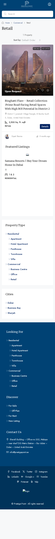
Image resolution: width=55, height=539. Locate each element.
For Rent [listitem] (13, 415)
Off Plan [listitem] (16, 410)
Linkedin (15, 476)
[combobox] (31, 40)
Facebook (15, 471)
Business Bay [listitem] (14, 308)
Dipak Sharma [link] (17, 136)
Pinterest (24, 481)
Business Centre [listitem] (19, 269)
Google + (29, 476)
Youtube (44, 476)
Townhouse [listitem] (16, 254)
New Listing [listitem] (14, 420)
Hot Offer (46, 48)
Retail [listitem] (13, 279)
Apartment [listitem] (16, 239)
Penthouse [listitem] (16, 249)
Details (45, 126)
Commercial (18, 22)
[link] (27, 70)
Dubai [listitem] (11, 303)
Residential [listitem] (13, 234)
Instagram (43, 471)
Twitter (29, 471)
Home (7, 22)
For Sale (36, 48)
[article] (27, 168)
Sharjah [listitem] (11, 313)
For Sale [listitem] (13, 405)
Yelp (36, 481)
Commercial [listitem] (14, 264)
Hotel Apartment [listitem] (19, 244)
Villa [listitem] (13, 259)
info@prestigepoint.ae (19, 452)
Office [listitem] (14, 274)
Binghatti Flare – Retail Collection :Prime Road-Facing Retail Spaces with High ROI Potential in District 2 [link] (27, 104)
